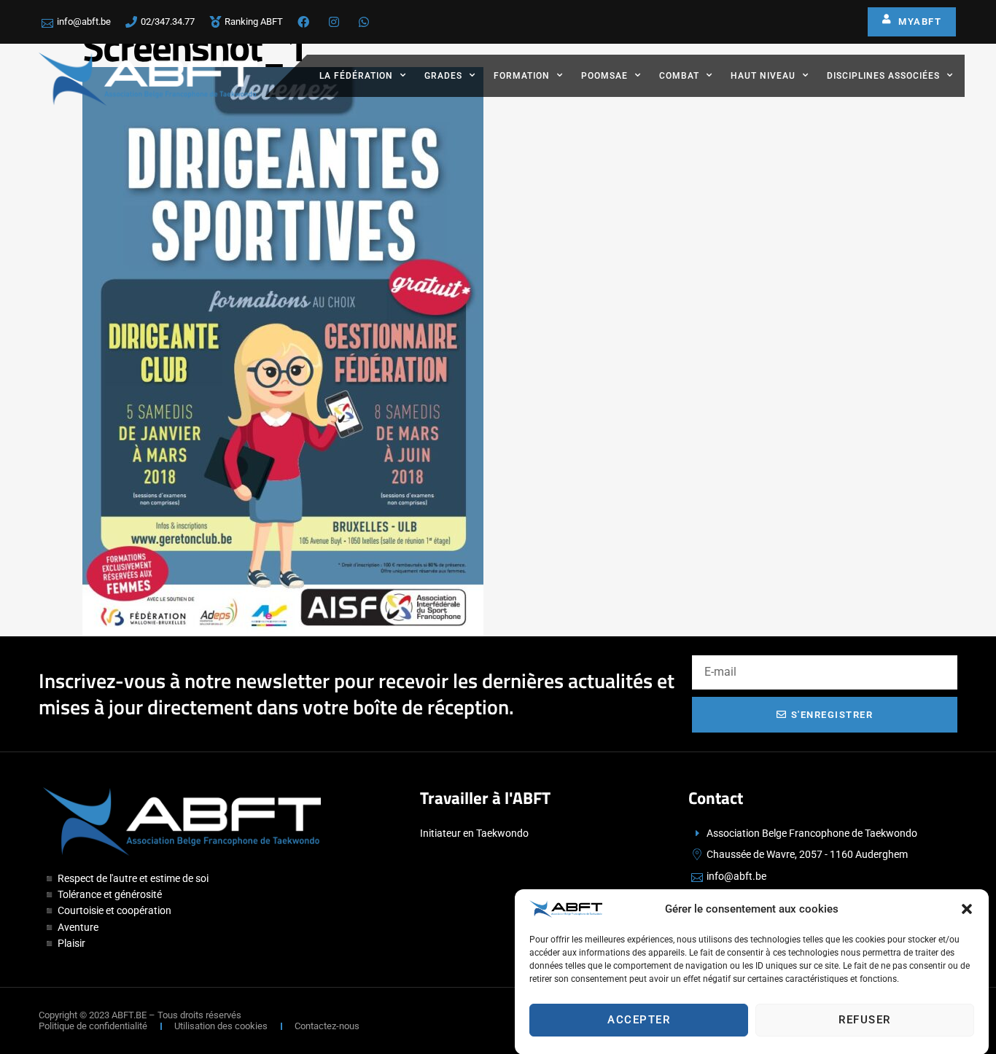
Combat (679, 76)
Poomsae (604, 76)
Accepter (638, 1019)
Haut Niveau (763, 76)
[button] (967, 909)
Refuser (865, 1019)
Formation (522, 76)
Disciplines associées (883, 76)
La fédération (356, 76)
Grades (443, 76)
